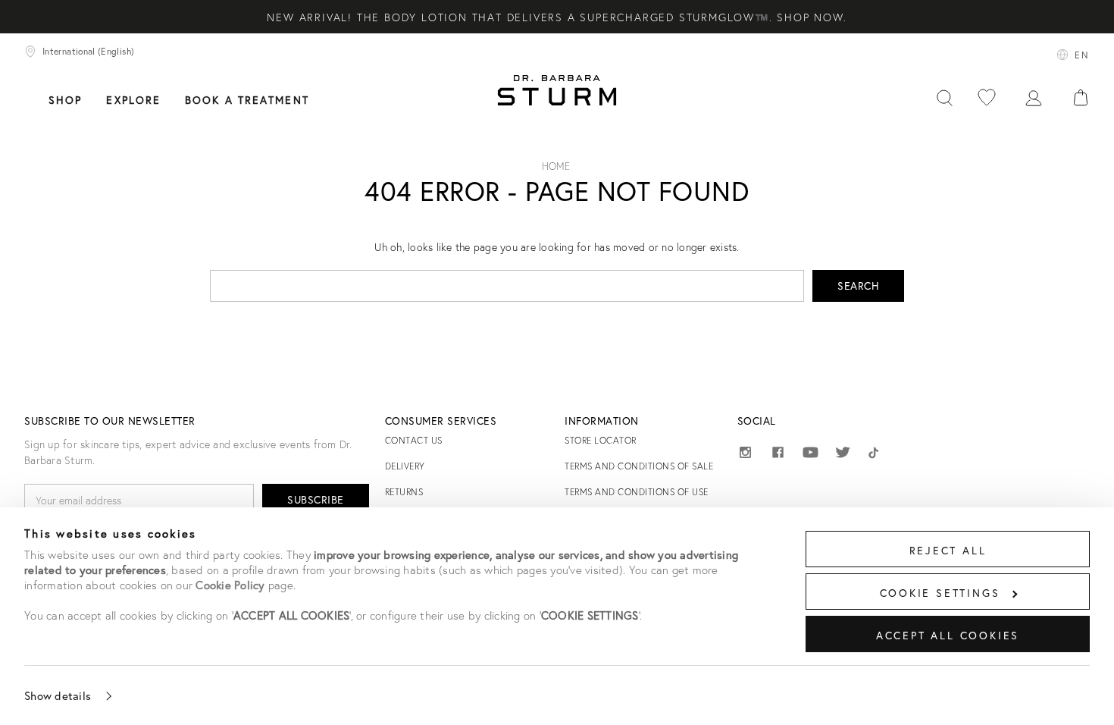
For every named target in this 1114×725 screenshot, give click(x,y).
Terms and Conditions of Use (637, 491)
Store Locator (601, 440)
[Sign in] (1033, 98)
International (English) (88, 51)
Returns (404, 491)
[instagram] (745, 455)
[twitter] (843, 455)
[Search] (944, 98)
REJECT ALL (948, 550)
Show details (57, 695)
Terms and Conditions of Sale (639, 466)
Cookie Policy (230, 584)
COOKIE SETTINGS (940, 592)
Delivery (405, 466)
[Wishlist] (987, 98)
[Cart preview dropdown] (1081, 98)
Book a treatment (247, 100)
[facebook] (778, 455)
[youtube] (810, 453)
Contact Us (414, 440)
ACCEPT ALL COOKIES (947, 635)
